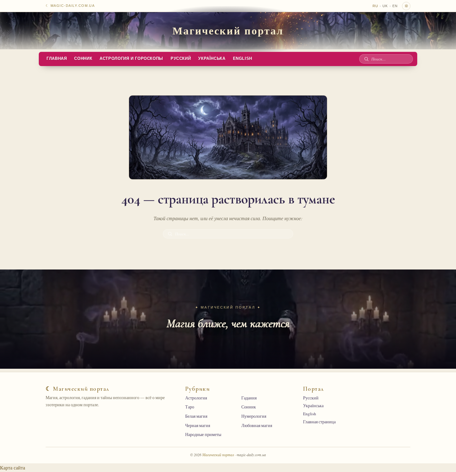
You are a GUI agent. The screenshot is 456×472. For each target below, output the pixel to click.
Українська (211, 58)
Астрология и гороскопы (131, 58)
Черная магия (197, 425)
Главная (57, 58)
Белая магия (196, 416)
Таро (189, 407)
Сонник (83, 58)
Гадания (249, 398)
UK (385, 6)
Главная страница (319, 422)
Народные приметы (203, 434)
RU (375, 6)
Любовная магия (256, 425)
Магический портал (227, 30)
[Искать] (366, 59)
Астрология (196, 398)
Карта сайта (12, 467)
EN (395, 6)
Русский (181, 58)
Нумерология (253, 416)
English (242, 58)
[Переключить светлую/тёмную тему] (406, 6)
